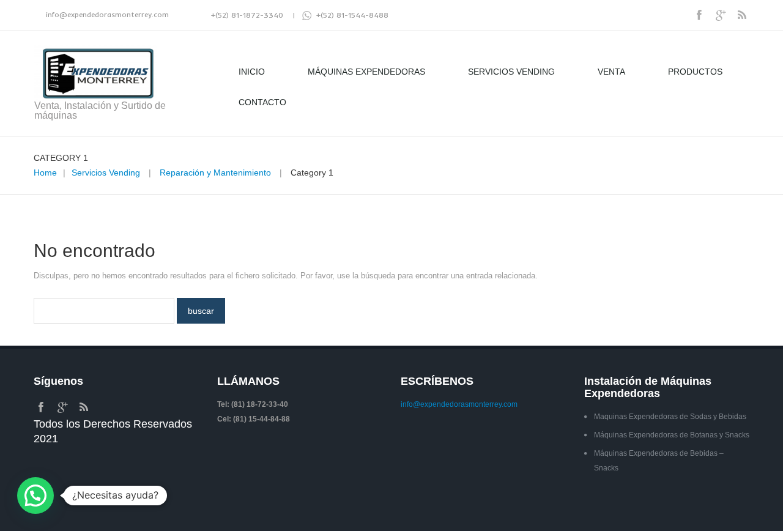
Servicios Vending (511, 71)
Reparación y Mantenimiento (215, 172)
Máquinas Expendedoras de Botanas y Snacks (671, 435)
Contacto (262, 102)
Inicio (252, 71)
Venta (611, 71)
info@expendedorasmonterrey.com (107, 14)
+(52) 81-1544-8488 (349, 15)
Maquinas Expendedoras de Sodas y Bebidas (670, 416)
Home (45, 172)
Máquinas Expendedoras (366, 71)
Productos (695, 71)
